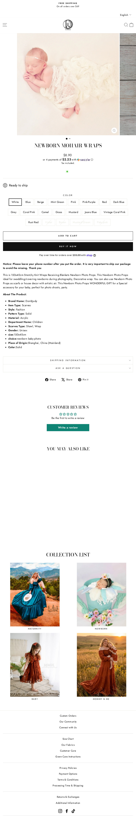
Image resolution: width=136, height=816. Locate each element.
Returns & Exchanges (68, 797)
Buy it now (68, 246)
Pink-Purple (89, 202)
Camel (45, 212)
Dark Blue (118, 202)
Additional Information (68, 803)
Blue (28, 202)
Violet (48, 222)
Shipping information (68, 360)
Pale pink (102, 222)
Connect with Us (68, 727)
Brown (62, 222)
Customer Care (68, 750)
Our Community (68, 721)
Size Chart (68, 739)
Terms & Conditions (68, 779)
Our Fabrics (68, 745)
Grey (13, 212)
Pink (73, 202)
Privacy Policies (68, 768)
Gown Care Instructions (67, 756)
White (15, 202)
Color (68, 195)
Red (104, 202)
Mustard (73, 212)
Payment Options (68, 774)
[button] (68, 159)
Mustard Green (81, 222)
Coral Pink (29, 212)
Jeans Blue (91, 212)
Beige (40, 202)
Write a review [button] (68, 427)
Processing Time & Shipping (68, 785)
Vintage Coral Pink (114, 212)
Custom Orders (68, 715)
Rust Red (33, 222)
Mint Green (57, 202)
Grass (59, 212)
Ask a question (68, 368)
